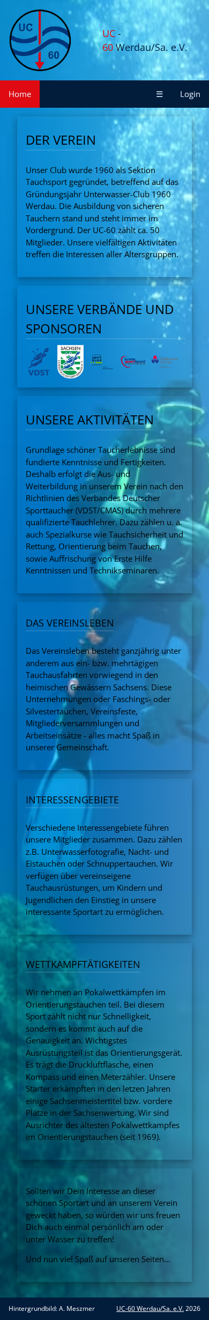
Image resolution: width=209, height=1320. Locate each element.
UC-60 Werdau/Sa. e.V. (150, 1308)
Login (190, 93)
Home (20, 93)
